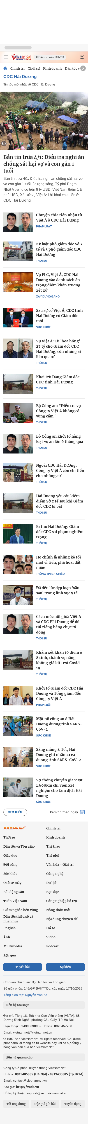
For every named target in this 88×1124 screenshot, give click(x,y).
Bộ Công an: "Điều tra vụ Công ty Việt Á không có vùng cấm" (58, 410)
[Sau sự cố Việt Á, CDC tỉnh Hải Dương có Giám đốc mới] (18, 317)
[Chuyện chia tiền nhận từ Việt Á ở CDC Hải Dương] (18, 222)
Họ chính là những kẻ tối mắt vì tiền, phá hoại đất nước (58, 562)
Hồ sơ (50, 928)
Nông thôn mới (58, 910)
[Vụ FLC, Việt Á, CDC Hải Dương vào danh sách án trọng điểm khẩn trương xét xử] (18, 282)
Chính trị (17, 68)
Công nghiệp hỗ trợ (61, 901)
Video (51, 937)
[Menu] (6, 57)
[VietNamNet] (5, 68)
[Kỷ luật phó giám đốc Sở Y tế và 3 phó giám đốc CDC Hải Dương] (18, 251)
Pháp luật (44, 226)
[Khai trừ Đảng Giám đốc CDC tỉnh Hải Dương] (18, 384)
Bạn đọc (52, 892)
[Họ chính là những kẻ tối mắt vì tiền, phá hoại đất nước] (18, 564)
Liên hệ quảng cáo (19, 1057)
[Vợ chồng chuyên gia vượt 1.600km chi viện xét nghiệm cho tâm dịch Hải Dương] (18, 787)
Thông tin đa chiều (50, 573)
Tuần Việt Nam (15, 901)
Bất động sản (13, 892)
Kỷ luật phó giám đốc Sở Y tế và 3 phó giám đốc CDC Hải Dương (59, 249)
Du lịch (51, 883)
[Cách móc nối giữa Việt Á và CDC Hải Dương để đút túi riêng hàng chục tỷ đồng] (18, 624)
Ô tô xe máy (12, 883)
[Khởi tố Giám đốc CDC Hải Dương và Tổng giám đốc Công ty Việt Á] (18, 695)
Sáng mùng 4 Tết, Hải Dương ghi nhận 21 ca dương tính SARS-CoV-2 (58, 754)
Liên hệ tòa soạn (17, 1005)
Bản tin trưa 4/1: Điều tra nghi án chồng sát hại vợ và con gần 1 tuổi (43, 164)
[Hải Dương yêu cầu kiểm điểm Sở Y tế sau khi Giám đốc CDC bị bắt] (18, 503)
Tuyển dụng (72, 1104)
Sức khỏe (43, 327)
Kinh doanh (52, 68)
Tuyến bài (23, 967)
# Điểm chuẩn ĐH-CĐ (50, 57)
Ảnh (6, 937)
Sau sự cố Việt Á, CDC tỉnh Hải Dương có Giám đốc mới (59, 315)
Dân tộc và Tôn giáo (19, 846)
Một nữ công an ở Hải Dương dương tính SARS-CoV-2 (59, 724)
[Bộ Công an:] (18, 413)
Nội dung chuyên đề (62, 919)
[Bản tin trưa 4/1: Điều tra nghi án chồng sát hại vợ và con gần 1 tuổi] (44, 121)
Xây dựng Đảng (48, 296)
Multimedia (12, 946)
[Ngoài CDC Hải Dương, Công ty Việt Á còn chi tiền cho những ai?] (18, 472)
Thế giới (52, 855)
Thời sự (34, 68)
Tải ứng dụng (16, 1104)
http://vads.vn (27, 1087)
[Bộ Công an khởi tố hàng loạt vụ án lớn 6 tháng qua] (18, 443)
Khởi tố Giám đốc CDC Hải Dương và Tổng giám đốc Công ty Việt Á (59, 693)
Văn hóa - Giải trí (60, 865)
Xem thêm (15, 812)
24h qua (9, 955)
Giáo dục (10, 855)
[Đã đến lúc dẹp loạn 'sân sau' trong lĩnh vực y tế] (18, 595)
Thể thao (53, 846)
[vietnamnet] (21, 59)
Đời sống (10, 865)
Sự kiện (65, 967)
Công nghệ (54, 874)
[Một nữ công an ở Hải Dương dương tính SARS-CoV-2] (18, 726)
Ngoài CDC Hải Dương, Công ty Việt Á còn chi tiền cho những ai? (60, 470)
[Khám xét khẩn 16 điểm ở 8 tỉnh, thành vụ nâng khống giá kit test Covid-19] (18, 659)
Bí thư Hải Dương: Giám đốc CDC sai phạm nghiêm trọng (59, 531)
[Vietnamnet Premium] (14, 830)
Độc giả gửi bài (45, 1104)
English (9, 928)
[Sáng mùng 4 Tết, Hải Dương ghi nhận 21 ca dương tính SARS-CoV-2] (18, 756)
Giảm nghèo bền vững (20, 910)
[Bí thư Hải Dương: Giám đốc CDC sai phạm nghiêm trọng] (18, 534)
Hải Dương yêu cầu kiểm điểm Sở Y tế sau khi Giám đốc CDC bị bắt (59, 501)
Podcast (52, 946)
